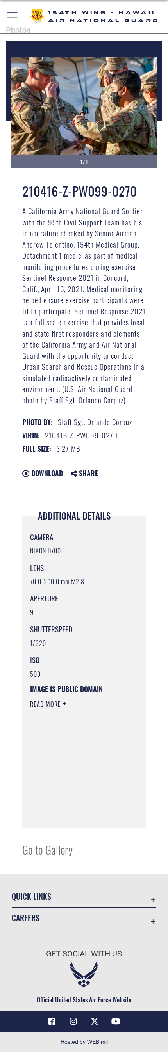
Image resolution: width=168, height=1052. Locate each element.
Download (46, 473)
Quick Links (31, 896)
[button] (12, 16)
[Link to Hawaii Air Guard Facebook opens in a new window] (52, 1021)
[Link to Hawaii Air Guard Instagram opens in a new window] (73, 1021)
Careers (25, 918)
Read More (46, 704)
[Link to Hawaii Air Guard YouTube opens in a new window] (116, 1021)
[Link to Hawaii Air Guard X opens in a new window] (94, 1021)
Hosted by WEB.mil (84, 1042)
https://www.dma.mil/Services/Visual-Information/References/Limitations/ (77, 814)
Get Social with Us (84, 953)
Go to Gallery (47, 849)
